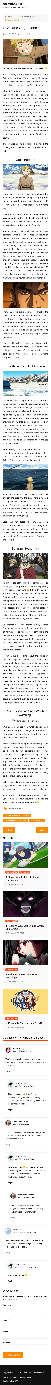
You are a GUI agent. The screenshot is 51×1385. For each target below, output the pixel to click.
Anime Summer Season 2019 (17, 816)
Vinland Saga (38, 820)
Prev (10, 830)
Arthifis (18, 1083)
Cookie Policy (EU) (10, 1381)
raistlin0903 (18, 1122)
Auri (15, 1230)
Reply (7, 1071)
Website (6, 1343)
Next (41, 830)
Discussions (24, 872)
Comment (8, 1305)
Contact (13, 1378)
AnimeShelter (12, 4)
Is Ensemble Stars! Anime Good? (23, 1023)
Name (6, 1320)
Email (6, 1331)
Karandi (16, 1049)
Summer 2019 (25, 34)
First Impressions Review (16, 820)
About (5, 1378)
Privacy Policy (25, 1378)
